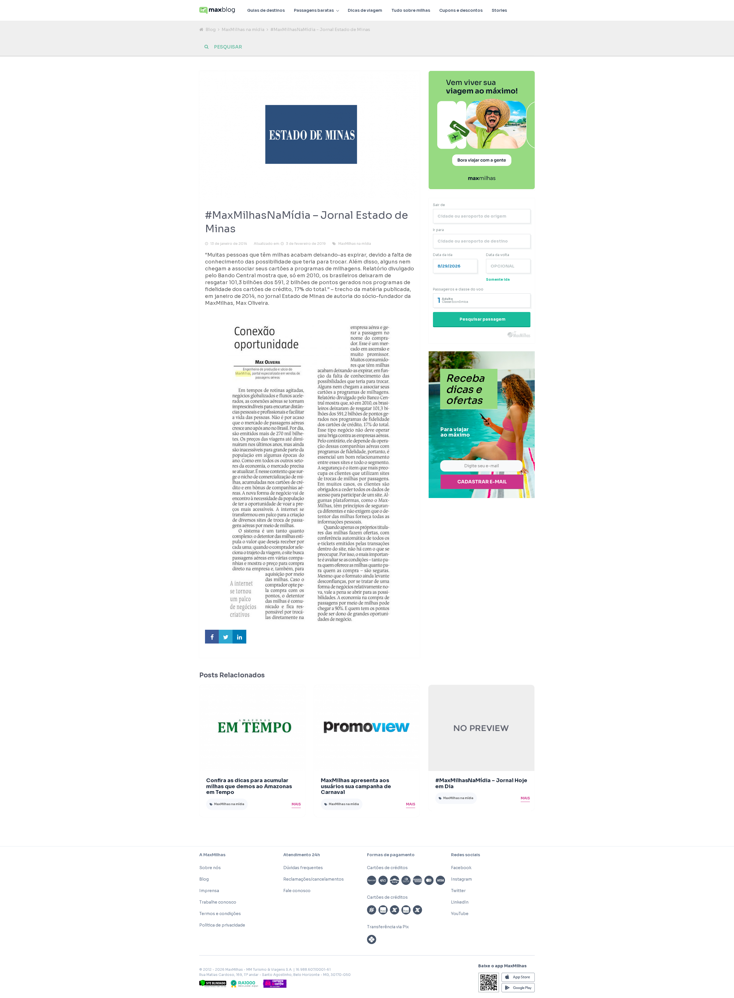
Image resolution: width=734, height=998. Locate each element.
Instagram (461, 879)
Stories (499, 10)
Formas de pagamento (391, 854)
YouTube (459, 913)
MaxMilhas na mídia (243, 29)
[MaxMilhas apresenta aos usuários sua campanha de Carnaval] (367, 728)
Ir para (438, 230)
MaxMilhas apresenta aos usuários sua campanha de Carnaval (356, 786)
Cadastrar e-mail (482, 482)
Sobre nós (210, 867)
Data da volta (497, 255)
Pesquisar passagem (482, 319)
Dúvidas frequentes (303, 867)
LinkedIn (459, 902)
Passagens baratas (314, 10)
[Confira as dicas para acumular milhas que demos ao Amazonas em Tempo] (252, 728)
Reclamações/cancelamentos (313, 879)
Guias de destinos (266, 10)
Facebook (461, 867)
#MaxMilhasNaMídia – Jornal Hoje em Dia (481, 783)
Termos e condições (220, 913)
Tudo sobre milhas (410, 10)
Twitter (458, 890)
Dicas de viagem (365, 10)
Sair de (439, 205)
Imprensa (209, 890)
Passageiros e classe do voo (458, 289)
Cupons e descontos (461, 10)
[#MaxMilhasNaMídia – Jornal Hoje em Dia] (481, 728)
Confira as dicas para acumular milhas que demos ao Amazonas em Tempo (249, 786)
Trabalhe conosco (217, 902)
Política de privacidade (222, 925)
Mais (296, 804)
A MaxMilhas (212, 854)
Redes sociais (465, 854)
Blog (211, 29)
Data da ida (442, 255)
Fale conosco (297, 890)
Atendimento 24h (301, 854)
